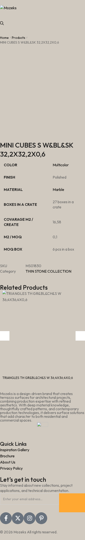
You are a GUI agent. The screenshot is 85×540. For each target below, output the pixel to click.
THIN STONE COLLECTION (48, 271)
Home (4, 38)
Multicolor (61, 164)
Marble (58, 189)
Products (18, 38)
